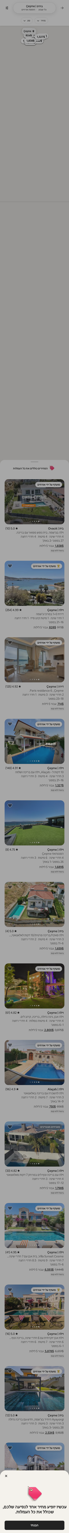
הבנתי (34, 1525)
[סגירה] (6, 1475)
